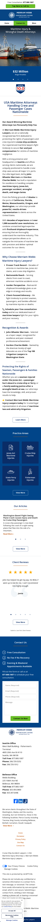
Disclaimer (20, 836)
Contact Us (20, 23)
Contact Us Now (20, 718)
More (34, 23)
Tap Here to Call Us (20, 6)
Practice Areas (20, 433)
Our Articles (20, 506)
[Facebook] (16, 801)
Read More (8, 534)
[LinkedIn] (20, 801)
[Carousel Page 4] (27, 79)
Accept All (11, 911)
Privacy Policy (21, 839)
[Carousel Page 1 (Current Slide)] (13, 79)
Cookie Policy (32, 866)
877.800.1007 (17, 758)
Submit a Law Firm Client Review (20, 630)
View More (20, 493)
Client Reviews (20, 562)
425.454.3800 (15, 789)
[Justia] (25, 801)
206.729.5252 (15, 761)
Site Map (20, 842)
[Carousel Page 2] (18, 79)
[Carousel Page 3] (22, 79)
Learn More (21, 420)
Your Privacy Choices (16, 866)
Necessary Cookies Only (11, 916)
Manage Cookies (11, 869)
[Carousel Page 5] (30, 614)
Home (7, 23)
